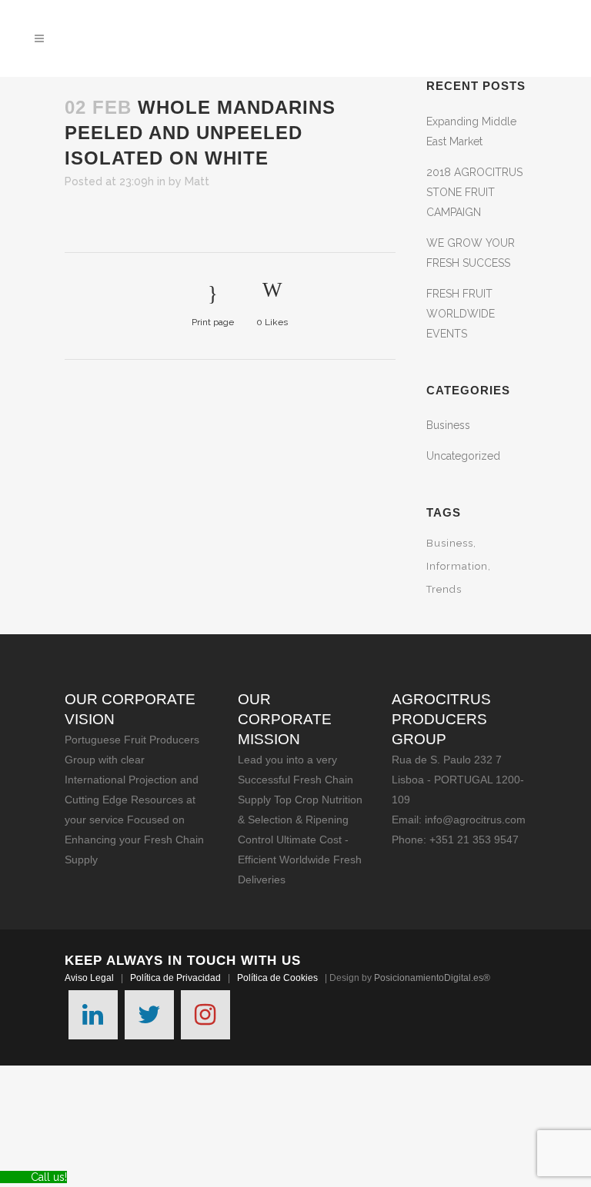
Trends (444, 589)
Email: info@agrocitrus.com (459, 819)
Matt (197, 181)
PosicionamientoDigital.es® (432, 978)
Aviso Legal (89, 978)
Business (448, 425)
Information (457, 566)
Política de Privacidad (175, 978)
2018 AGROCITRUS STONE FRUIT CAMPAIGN (474, 192)
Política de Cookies (277, 978)
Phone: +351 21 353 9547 (455, 839)
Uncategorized (463, 456)
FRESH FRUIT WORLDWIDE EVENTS (460, 314)
